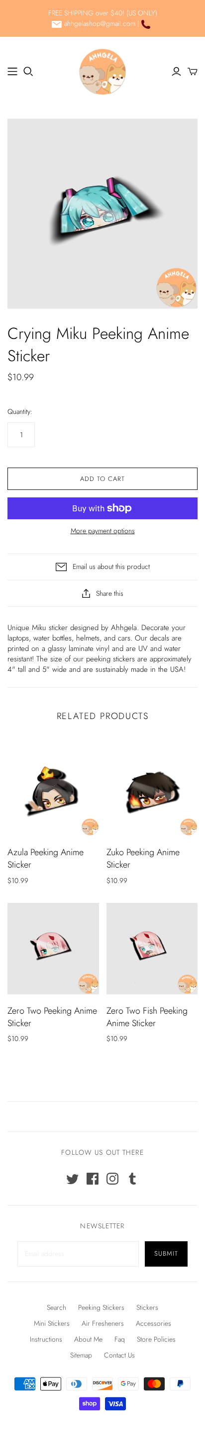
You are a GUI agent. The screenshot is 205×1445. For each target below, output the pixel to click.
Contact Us (119, 1355)
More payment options (103, 531)
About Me (88, 1339)
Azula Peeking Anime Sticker (45, 858)
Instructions (46, 1339)
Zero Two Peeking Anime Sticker (52, 1017)
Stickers (147, 1307)
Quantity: (19, 411)
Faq (119, 1339)
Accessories (153, 1323)
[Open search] (28, 72)
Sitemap (81, 1355)
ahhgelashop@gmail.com (99, 23)
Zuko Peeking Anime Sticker (143, 858)
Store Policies (156, 1339)
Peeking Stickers (101, 1307)
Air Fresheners (103, 1323)
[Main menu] (12, 72)
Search (56, 1307)
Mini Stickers (52, 1323)
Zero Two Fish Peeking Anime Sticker (147, 1017)
